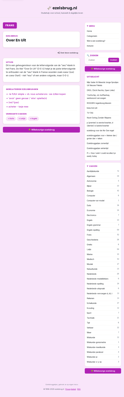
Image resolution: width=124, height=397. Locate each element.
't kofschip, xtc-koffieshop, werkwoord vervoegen (98, 96)
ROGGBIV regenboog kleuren (99, 103)
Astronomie (103, 181)
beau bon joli (92, 108)
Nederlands (103, 274)
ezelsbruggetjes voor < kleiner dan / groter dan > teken (102, 137)
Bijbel (103, 186)
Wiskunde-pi (103, 357)
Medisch (103, 259)
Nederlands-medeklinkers (103, 279)
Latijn (22, 118)
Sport (103, 313)
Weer (103, 332)
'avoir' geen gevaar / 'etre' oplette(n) (27, 98)
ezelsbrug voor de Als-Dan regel (100, 130)
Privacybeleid (70, 389)
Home (89, 31)
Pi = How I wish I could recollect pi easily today (101, 154)
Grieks (103, 244)
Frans (9, 25)
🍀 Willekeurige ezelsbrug (41, 130)
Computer (103, 196)
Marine (103, 254)
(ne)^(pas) (13, 102)
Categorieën (92, 36)
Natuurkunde (103, 269)
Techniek (103, 318)
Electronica (103, 215)
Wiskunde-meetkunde (103, 347)
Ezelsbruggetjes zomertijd (97, 143)
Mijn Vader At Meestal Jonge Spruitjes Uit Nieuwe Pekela (102, 84)
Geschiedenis (103, 240)
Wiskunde (103, 337)
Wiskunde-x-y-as (103, 362)
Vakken (93, 166)
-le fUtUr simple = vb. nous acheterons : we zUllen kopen (37, 94)
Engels (34, 118)
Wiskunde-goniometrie (103, 342)
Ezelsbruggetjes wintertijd (97, 148)
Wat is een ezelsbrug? (96, 41)
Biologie (103, 191)
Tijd (103, 323)
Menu (92, 26)
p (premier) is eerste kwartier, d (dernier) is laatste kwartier (100, 124)
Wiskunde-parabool (103, 352)
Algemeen (103, 176)
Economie (103, 210)
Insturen (90, 46)
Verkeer (103, 328)
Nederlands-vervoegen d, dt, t (103, 293)
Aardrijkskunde (103, 171)
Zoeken (113, 60)
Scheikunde (103, 303)
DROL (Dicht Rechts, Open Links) (101, 90)
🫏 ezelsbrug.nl (62, 8)
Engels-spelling (103, 230)
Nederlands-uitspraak (103, 288)
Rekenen (103, 298)
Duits (12, 118)
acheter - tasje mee (18, 106)
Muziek (103, 264)
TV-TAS (90, 113)
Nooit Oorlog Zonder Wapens (99, 118)
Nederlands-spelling (103, 284)
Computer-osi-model (103, 200)
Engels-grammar (103, 225)
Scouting (103, 308)
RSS (79, 389)
